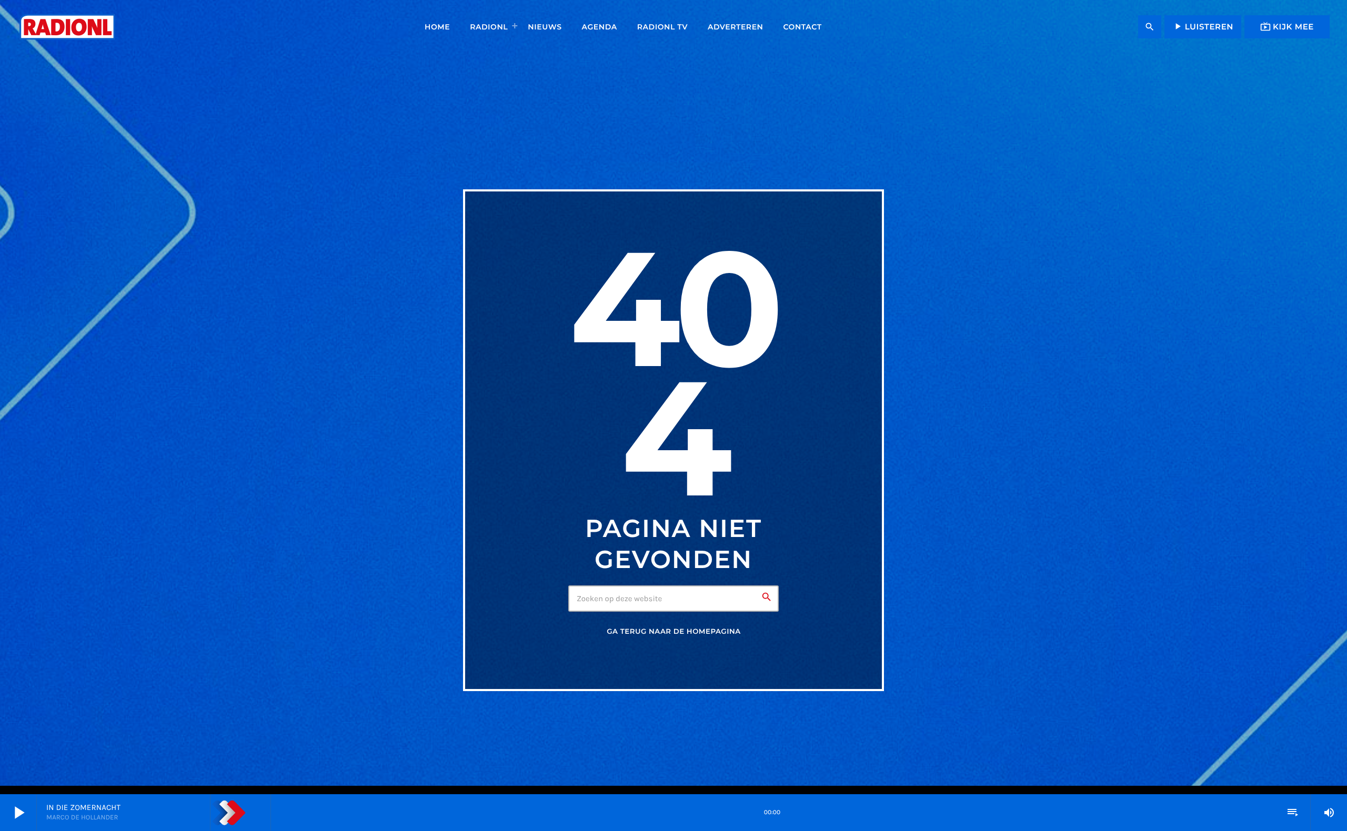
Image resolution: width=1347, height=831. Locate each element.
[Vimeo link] (66, 27)
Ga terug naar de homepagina (673, 631)
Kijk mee (1287, 26)
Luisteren (1202, 26)
